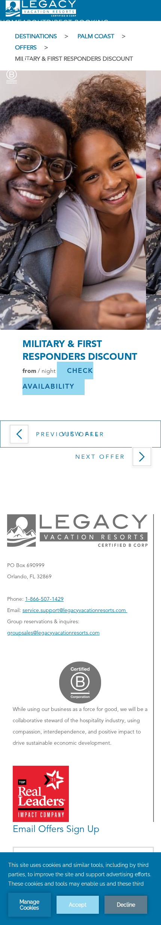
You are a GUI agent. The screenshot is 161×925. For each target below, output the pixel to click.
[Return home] (41, 15)
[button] (54, 378)
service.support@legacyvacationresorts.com (74, 610)
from (29, 370)
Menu (9, 60)
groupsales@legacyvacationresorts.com (53, 632)
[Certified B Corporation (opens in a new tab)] (12, 75)
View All (81, 434)
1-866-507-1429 (44, 599)
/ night (46, 370)
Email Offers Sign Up (56, 829)
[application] (80, 888)
